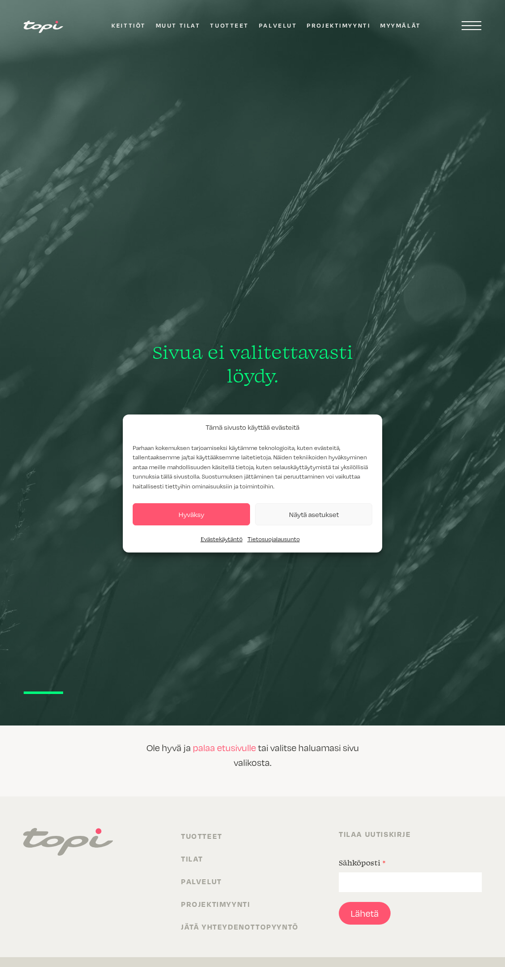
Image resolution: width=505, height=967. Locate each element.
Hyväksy (191, 514)
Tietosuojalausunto (274, 539)
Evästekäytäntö (222, 539)
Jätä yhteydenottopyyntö (240, 926)
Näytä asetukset (314, 514)
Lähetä (365, 913)
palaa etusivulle (224, 747)
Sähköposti (362, 862)
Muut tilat (178, 25)
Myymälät (400, 25)
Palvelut (278, 25)
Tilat (192, 858)
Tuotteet (229, 25)
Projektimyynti (338, 25)
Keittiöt (128, 25)
